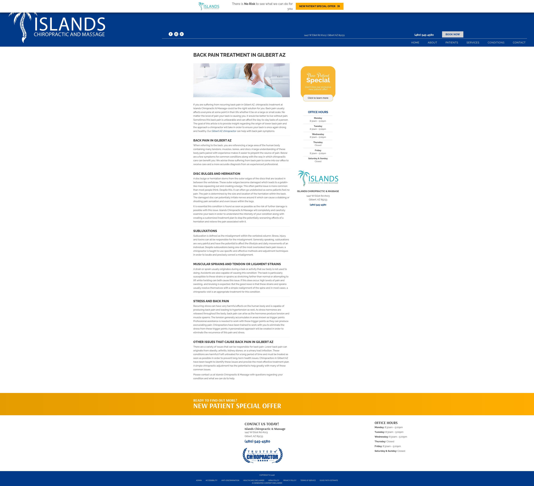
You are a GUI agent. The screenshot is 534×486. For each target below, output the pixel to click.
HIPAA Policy (273, 480)
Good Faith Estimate (329, 480)
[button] (314, 398)
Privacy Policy (289, 480)
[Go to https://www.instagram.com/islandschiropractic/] (176, 34)
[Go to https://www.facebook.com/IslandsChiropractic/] (171, 34)
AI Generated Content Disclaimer (267, 483)
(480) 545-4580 (424, 34)
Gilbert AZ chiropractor (224, 131)
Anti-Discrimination (230, 480)
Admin (199, 480)
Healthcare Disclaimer (253, 480)
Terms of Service (308, 480)
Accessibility (211, 480)
